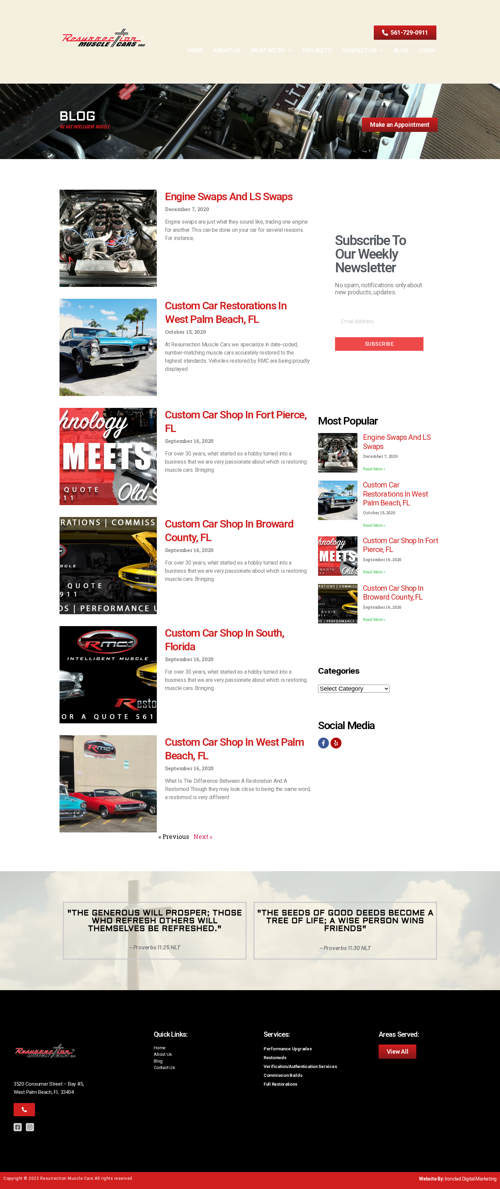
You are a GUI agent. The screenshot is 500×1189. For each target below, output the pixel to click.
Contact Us (359, 50)
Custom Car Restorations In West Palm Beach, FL (395, 494)
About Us (227, 50)
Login (427, 50)
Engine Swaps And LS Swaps (229, 196)
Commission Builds (283, 1075)
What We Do (268, 50)
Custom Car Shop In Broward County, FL (393, 592)
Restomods (275, 1057)
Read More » (374, 469)
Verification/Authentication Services (300, 1066)
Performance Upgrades (288, 1048)
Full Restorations (280, 1084)
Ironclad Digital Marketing (471, 1179)
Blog (401, 50)
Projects (317, 50)
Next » (203, 836)
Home (195, 50)
